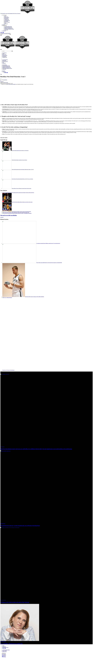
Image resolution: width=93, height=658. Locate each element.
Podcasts (3, 24)
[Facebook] (0, 32)
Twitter (4, 655)
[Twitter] (1, 32)
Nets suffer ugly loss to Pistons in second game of (21, 188)
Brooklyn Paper (6, 17)
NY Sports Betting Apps (8, 26)
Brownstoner (6, 18)
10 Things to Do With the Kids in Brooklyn (14, 602)
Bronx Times (6, 16)
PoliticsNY (6, 23)
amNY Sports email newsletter (11, 84)
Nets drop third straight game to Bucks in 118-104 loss (20, 150)
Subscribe (1, 217)
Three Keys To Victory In (8, 370)
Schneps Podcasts (3, 641)
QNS (3, 62)
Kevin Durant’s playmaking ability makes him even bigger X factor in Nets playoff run (21, 192)
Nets (1, 74)
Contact (4, 654)
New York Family (5, 61)
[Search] (10, 34)
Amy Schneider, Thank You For (11, 643)
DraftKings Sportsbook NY (8, 28)
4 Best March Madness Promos (7, 68)
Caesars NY (4, 69)
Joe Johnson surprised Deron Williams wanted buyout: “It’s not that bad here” (48, 243)
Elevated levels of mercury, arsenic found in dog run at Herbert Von (20, 525)
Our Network (4, 52)
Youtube (4, 656)
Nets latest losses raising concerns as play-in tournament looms (21, 211)
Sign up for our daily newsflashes (8, 215)
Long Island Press (7, 20)
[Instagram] (2, 32)
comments (1, 81)
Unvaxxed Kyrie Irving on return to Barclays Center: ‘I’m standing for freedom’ (19, 213)
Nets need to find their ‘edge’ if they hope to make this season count (17, 212)
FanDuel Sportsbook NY (8, 27)
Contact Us (4, 30)
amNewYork (2, 446)
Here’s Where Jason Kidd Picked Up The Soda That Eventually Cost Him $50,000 (49, 262)
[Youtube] (3, 32)
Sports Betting (4, 64)
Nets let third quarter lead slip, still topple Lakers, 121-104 (22, 169)
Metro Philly (6, 21)
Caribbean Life (6, 19)
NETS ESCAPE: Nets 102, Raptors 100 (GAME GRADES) (34, 296)
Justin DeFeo (5, 79)
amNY (3, 53)
